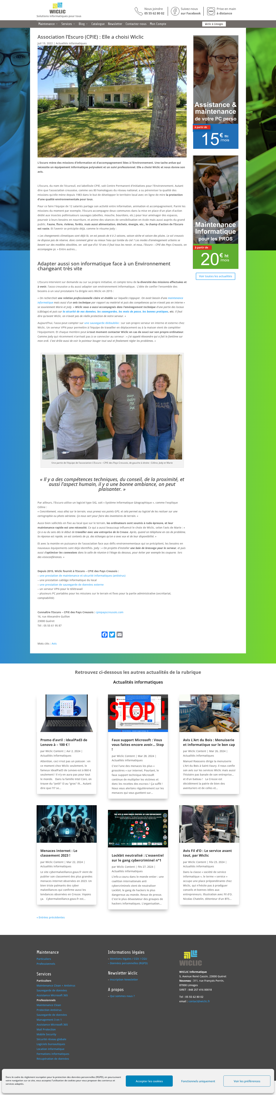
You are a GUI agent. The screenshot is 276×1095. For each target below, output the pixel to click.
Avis (54, 643)
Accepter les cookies (149, 1081)
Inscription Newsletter (124, 979)
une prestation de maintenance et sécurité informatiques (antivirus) (82, 575)
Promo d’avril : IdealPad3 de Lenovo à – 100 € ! (63, 742)
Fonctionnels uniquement (198, 1081)
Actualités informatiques (71, 43)
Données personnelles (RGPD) (129, 963)
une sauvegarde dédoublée (101, 323)
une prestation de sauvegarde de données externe (72, 584)
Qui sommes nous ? (122, 996)
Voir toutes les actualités (215, 276)
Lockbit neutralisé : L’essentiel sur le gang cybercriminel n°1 (138, 857)
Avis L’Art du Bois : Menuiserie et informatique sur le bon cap (209, 742)
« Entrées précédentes (51, 917)
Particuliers (44, 959)
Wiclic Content (54, 751)
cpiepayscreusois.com (109, 612)
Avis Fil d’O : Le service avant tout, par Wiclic (207, 853)
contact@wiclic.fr (199, 1001)
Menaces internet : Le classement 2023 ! (58, 853)
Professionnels (46, 963)
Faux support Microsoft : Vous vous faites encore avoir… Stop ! (138, 745)
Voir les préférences (247, 1081)
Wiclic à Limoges (214, 24)
